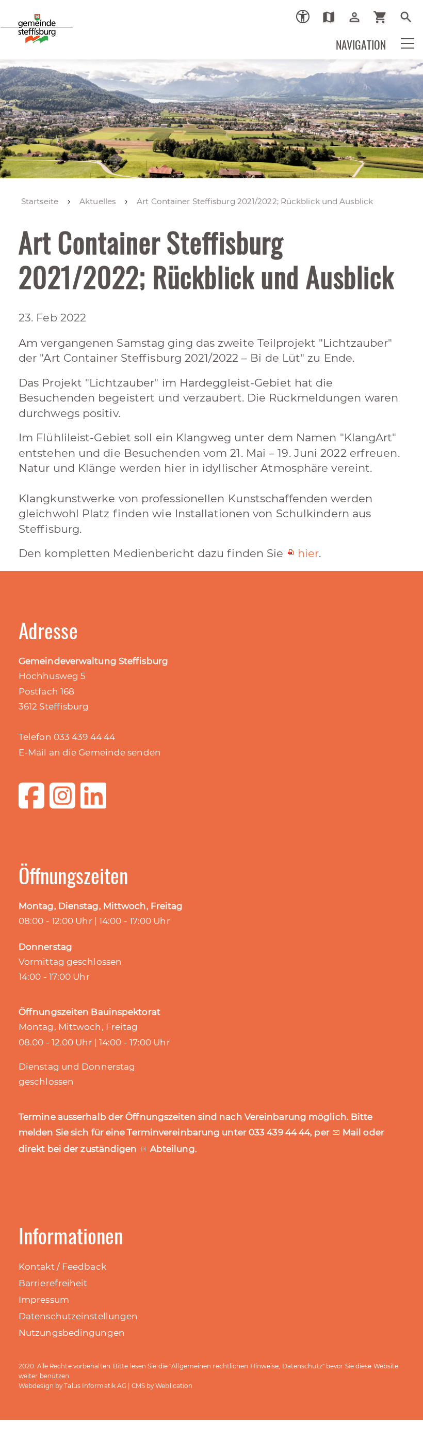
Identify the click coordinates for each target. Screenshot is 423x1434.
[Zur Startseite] (72, 35)
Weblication (173, 1386)
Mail (353, 1132)
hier (308, 553)
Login (358, 17)
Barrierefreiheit (53, 1283)
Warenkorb (384, 17)
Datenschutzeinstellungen (78, 1316)
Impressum (44, 1299)
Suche (410, 17)
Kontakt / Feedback (62, 1266)
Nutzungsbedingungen (72, 1333)
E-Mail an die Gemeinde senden (90, 752)
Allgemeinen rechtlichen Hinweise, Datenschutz (246, 1366)
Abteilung (172, 1149)
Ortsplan (332, 17)
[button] (401, 50)
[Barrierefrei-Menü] (303, 16)
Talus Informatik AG (95, 1386)
